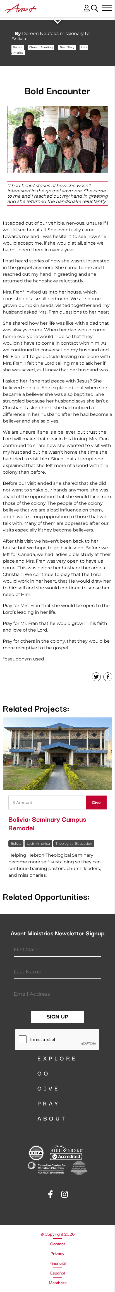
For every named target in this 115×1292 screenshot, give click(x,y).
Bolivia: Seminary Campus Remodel (47, 823)
